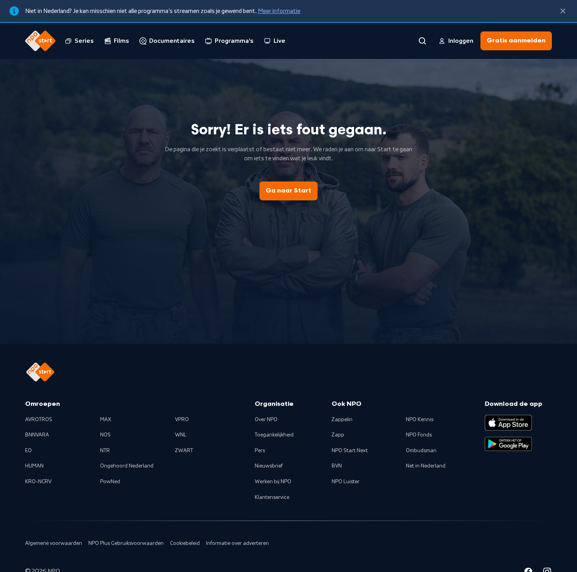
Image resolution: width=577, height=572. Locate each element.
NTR (105, 450)
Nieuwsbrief (269, 466)
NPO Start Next (350, 450)
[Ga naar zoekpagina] (422, 40)
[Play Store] (508, 444)
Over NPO (266, 419)
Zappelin (342, 419)
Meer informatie (279, 11)
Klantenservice (272, 497)
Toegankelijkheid (274, 435)
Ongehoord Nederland (126, 466)
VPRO (182, 419)
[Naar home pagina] (40, 41)
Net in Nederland (426, 466)
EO (28, 450)
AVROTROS (38, 419)
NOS (105, 435)
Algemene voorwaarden (53, 543)
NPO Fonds (419, 435)
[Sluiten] (563, 11)
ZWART (184, 450)
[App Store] (508, 423)
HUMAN (34, 466)
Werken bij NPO (273, 481)
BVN (337, 466)
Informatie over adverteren (237, 543)
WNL (180, 435)
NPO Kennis (419, 419)
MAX (105, 419)
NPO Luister (346, 481)
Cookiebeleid (185, 543)
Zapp (338, 435)
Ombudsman (421, 450)
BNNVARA (37, 435)
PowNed (110, 481)
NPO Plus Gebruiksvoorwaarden (126, 543)
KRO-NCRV (38, 481)
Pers (260, 450)
